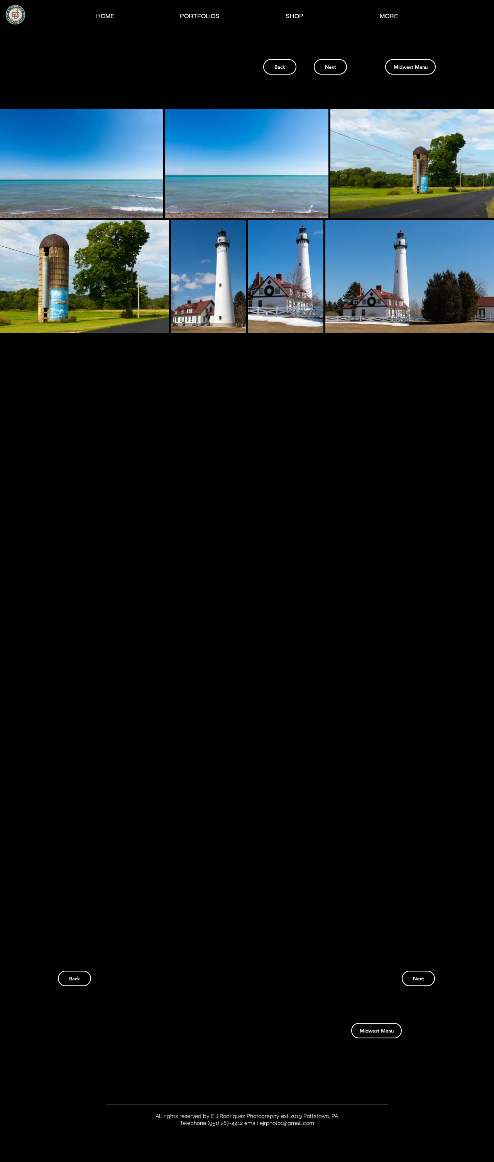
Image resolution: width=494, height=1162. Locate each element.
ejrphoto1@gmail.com (287, 1123)
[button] (81, 163)
